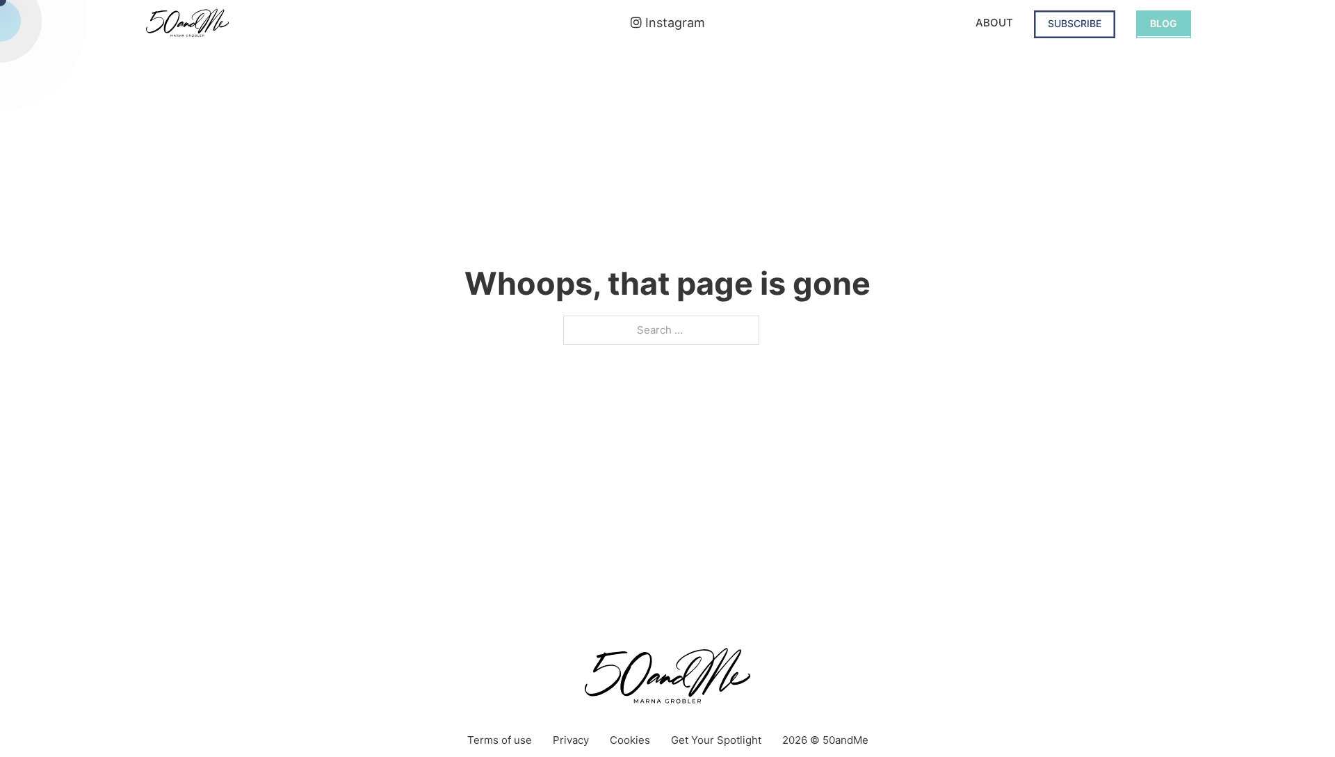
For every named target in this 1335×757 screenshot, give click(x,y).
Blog (1163, 23)
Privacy (571, 740)
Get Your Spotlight (716, 740)
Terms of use (499, 740)
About (994, 22)
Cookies (630, 740)
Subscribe (1074, 23)
